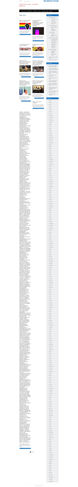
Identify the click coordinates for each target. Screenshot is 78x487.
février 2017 (50, 300)
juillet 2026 (50, 102)
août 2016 (50, 309)
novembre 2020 (51, 225)
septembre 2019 (51, 247)
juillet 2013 (50, 375)
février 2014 (50, 362)
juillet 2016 (50, 311)
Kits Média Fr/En (23, 11)
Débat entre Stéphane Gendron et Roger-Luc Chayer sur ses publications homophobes (25, 83)
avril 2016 (50, 316)
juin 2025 (50, 126)
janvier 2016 (50, 322)
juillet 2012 (50, 397)
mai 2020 (50, 236)
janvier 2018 (50, 280)
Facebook (44, 1)
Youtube (51, 1)
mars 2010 (50, 448)
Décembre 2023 (51, 159)
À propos (25, 10)
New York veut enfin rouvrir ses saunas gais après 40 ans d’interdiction (53, 88)
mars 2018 (50, 276)
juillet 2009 (50, 463)
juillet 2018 (50, 269)
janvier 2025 (50, 135)
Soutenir (51, 11)
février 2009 (50, 472)
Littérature (52, 33)
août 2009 (50, 461)
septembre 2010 (51, 437)
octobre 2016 (50, 305)
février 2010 (50, 450)
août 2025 (50, 122)
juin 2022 (50, 192)
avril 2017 (50, 296)
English (28, 1)
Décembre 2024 (51, 137)
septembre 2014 (51, 349)
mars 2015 (50, 338)
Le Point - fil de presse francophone (25, 34)
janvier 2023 (50, 179)
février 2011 (50, 428)
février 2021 (50, 219)
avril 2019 (50, 252)
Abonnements (30, 10)
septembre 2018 (51, 265)
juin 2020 (50, 234)
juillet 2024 (50, 146)
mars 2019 (50, 254)
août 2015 (50, 329)
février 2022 (50, 199)
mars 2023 (50, 175)
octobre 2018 (50, 263)
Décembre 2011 (51, 410)
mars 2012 (50, 404)
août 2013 (50, 373)
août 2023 (50, 166)
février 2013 (50, 384)
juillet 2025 (50, 124)
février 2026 (50, 111)
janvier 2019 (50, 258)
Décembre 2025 (51, 115)
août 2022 (50, 188)
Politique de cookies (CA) (45, 11)
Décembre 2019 (51, 243)
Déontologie (43, 10)
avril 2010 (50, 446)
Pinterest (48, 1)
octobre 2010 (50, 435)
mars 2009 (50, 470)
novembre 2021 (51, 203)
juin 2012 (50, 399)
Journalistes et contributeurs (53, 10)
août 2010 (50, 439)
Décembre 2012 (51, 388)
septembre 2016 (51, 307)
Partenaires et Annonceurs (37, 11)
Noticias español (53, 21)
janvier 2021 (50, 221)
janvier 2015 (50, 342)
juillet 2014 (50, 353)
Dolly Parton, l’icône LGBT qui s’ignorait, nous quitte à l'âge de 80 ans (53, 84)
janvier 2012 (50, 408)
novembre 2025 (51, 117)
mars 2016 (50, 318)
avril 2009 (50, 468)
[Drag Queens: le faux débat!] (38, 50)
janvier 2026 (50, 113)
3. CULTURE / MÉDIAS (52, 32)
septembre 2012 (51, 393)
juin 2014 (50, 355)
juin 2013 (50, 377)
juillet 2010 (50, 441)
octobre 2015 (50, 327)
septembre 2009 (51, 459)
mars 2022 (50, 197)
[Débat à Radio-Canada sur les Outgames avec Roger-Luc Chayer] (38, 92)
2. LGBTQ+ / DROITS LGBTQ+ (53, 25)
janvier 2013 (50, 386)
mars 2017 (50, 298)
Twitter (45, 1)
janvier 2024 (50, 157)
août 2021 (50, 208)
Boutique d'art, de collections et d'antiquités (53, 52)
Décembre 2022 (51, 181)
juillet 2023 (50, 168)
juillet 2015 (50, 331)
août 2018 (50, 267)
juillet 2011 (50, 419)
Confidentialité (35, 10)
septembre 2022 (51, 186)
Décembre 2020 (51, 223)
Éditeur (47, 10)
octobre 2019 (50, 245)
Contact (39, 10)
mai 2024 (50, 150)
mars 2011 (50, 426)
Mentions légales (29, 11)
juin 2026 (50, 104)
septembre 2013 (51, 371)
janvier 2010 (50, 452)
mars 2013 (50, 382)
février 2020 (50, 241)
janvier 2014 (50, 364)
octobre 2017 (50, 285)
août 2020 (50, 230)
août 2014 (50, 351)
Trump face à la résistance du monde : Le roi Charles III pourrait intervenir (53, 72)
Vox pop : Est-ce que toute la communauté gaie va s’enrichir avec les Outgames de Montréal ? (38, 62)
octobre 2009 (50, 457)
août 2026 (50, 100)
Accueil (22, 10)
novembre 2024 (51, 139)
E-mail (56, 1)
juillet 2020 (50, 232)
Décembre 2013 (51, 366)
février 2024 (50, 155)
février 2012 (50, 406)
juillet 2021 (50, 210)
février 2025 (50, 133)
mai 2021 (50, 214)
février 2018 (50, 278)
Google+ (47, 1)
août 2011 (50, 417)
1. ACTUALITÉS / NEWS (52, 17)
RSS (54, 1)
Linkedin (50, 1)
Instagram (53, 1)
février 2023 (50, 177)
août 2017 (50, 289)
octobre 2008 (50, 479)
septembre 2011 (51, 415)
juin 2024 (50, 148)
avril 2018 (50, 274)
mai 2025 (50, 128)
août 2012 (50, 395)
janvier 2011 (50, 430)
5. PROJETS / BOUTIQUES (52, 49)
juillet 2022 (50, 190)
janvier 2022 (50, 201)
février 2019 (50, 256)
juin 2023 (50, 170)
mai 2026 (50, 106)
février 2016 (50, 320)
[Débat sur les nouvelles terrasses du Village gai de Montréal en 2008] (25, 71)
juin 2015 (50, 333)
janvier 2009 (50, 474)
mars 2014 (50, 360)
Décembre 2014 (51, 344)
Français (25, 1)
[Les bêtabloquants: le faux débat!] (25, 51)
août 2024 (50, 144)
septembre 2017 (51, 287)
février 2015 (50, 340)
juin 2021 (50, 212)
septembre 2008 (51, 481)
